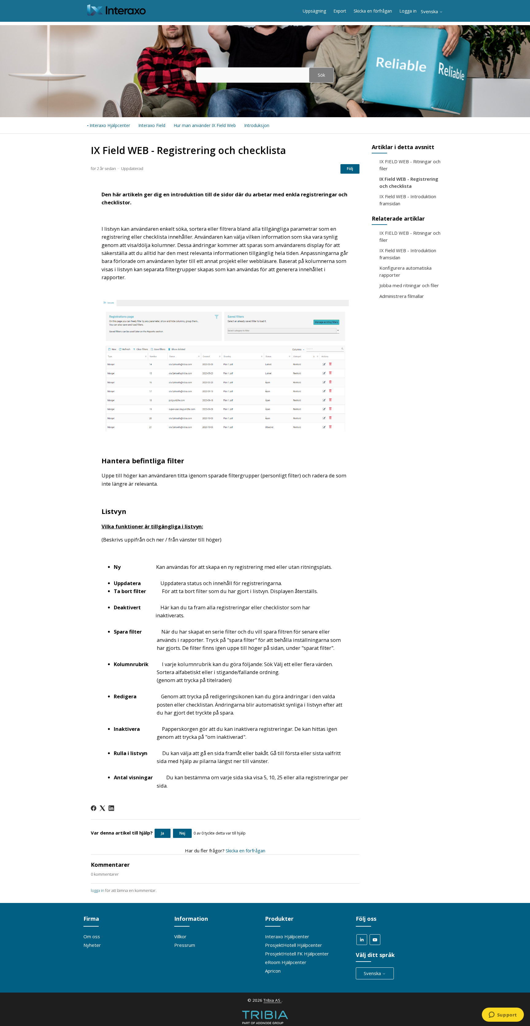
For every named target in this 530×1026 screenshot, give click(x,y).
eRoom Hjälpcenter (285, 962)
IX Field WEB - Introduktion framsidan (407, 199)
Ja (162, 833)
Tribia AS (272, 1000)
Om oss (91, 936)
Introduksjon (256, 125)
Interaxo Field (151, 125)
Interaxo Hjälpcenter (110, 125)
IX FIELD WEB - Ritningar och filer (409, 165)
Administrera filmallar (401, 296)
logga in (97, 890)
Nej (182, 833)
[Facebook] (93, 808)
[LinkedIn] (111, 808)
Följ (350, 168)
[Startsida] (116, 14)
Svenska (430, 11)
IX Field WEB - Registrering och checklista (408, 182)
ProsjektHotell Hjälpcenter (293, 945)
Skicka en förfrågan (373, 11)
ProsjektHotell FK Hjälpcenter (297, 954)
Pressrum (184, 945)
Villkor (180, 936)
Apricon (273, 971)
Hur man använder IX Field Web (205, 125)
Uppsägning (314, 11)
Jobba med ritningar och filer (409, 285)
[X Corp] (102, 808)
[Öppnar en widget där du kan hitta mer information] (503, 1015)
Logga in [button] (408, 11)
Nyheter (92, 945)
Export (339, 11)
